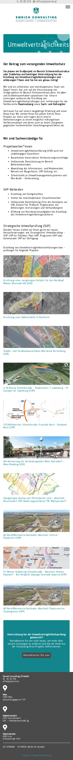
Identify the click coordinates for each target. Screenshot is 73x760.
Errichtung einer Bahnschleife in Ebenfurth (26, 317)
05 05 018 (25, 1)
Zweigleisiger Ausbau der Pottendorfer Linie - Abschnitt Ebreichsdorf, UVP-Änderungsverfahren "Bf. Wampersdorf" (35, 499)
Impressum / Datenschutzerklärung (36, 756)
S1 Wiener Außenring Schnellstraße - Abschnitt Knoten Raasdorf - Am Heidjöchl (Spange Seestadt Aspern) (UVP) (35, 573)
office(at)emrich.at (46, 1)
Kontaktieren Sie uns (37, 655)
